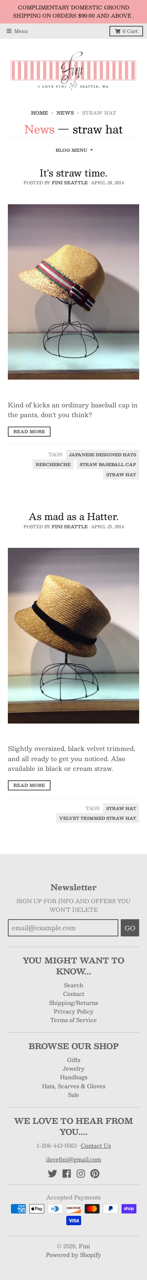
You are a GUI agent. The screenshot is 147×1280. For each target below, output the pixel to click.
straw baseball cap (108, 464)
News (65, 113)
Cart (130, 31)
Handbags (73, 1077)
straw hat (121, 474)
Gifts (73, 1059)
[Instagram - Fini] (80, 1173)
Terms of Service (73, 1019)
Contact (73, 993)
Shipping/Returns (73, 1002)
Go (130, 928)
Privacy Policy (74, 1011)
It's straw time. (73, 172)
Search (73, 985)
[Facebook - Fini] (66, 1173)
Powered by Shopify (73, 1254)
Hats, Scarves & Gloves (73, 1086)
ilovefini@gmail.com (73, 1159)
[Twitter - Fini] (52, 1173)
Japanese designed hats (102, 454)
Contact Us (96, 1145)
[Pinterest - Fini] (95, 1173)
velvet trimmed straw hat (97, 818)
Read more (29, 431)
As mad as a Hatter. (74, 516)
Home (39, 113)
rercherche (53, 464)
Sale (73, 1094)
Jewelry (74, 1068)
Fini (84, 1246)
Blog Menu (71, 150)
